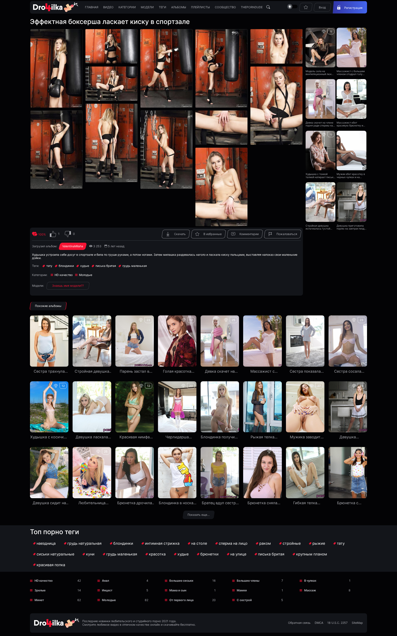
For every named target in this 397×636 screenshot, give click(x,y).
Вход (322, 7)
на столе (199, 543)
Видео (108, 7)
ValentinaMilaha (72, 246)
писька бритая (271, 554)
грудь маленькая (121, 554)
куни (90, 554)
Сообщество (225, 7)
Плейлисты (200, 7)
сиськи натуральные (55, 554)
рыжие (318, 543)
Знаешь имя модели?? (68, 285)
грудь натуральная (84, 543)
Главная (91, 7)
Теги (162, 7)
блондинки (123, 543)
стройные (292, 543)
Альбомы (178, 7)
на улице (238, 554)
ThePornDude (252, 7)
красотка (157, 554)
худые (183, 554)
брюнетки (209, 554)
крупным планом (311, 554)
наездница (46, 543)
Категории (127, 7)
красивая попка (51, 565)
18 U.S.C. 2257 (337, 622)
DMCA (319, 622)
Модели (147, 7)
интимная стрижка (162, 543)
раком (265, 543)
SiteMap (357, 622)
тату (341, 543)
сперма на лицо (233, 543)
